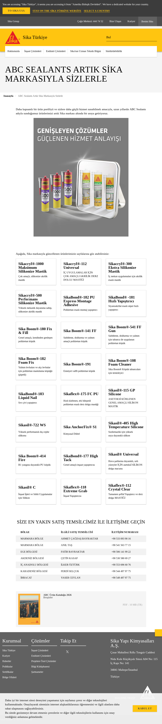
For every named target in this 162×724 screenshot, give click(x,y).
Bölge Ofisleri (9, 677)
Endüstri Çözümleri (41, 655)
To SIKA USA (16, 10)
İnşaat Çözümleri (39, 650)
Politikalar (7, 666)
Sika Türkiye (8, 650)
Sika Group (13, 21)
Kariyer (6, 655)
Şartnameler (37, 672)
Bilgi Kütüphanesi (40, 666)
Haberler (6, 661)
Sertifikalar (7, 672)
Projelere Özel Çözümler (43, 661)
